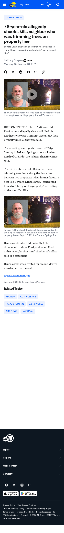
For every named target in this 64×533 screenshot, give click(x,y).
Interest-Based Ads (25, 512)
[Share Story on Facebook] (5, 72)
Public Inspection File (45, 512)
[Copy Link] (43, 72)
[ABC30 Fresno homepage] (12, 4)
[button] (4, 4)
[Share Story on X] (13, 72)
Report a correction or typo (17, 275)
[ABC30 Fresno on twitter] (14, 485)
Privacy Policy (9, 505)
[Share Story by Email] (36, 72)
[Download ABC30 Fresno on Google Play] (28, 493)
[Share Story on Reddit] (20, 72)
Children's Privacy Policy (13, 509)
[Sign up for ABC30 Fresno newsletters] (30, 485)
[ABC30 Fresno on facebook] (6, 485)
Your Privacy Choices (27, 505)
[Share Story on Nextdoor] (28, 72)
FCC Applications (10, 515)
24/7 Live (24, 4)
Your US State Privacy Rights (39, 509)
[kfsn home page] (8, 438)
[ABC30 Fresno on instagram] (22, 485)
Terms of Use (8, 512)
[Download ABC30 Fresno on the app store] (11, 493)
